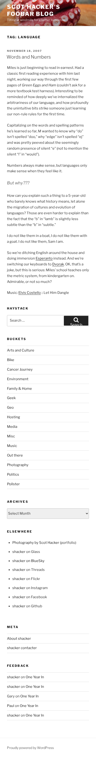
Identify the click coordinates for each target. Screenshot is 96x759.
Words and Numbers (29, 57)
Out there (15, 455)
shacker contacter (22, 648)
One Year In (35, 677)
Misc (11, 436)
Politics (13, 474)
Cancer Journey (20, 369)
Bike (10, 360)
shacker (18, 552)
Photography (17, 465)
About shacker (19, 638)
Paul (10, 706)
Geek (11, 398)
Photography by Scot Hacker (35, 543)
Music (12, 446)
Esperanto (44, 258)
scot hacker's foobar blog (33, 10)
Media (12, 427)
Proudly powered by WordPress (30, 748)
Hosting (13, 417)
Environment (17, 379)
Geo (10, 407)
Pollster (13, 484)
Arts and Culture (20, 350)
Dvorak (58, 264)
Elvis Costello (29, 293)
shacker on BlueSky (28, 561)
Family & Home (19, 389)
